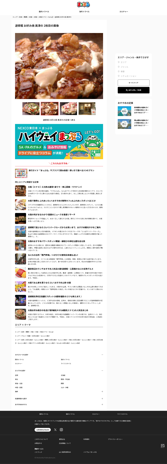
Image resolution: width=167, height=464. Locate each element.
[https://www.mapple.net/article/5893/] (20, 310)
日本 (20, 17)
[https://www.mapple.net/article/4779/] (20, 227)
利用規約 (86, 439)
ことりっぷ (38, 452)
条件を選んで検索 (134, 90)
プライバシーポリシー (115, 439)
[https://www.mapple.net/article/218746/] (20, 282)
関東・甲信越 (65, 379)
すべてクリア (133, 83)
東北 (16, 379)
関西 (25, 17)
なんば (50, 17)
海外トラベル (84, 11)
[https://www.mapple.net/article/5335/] (20, 241)
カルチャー (124, 11)
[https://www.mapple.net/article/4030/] (20, 296)
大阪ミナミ (43, 17)
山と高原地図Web (65, 452)
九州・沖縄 (64, 387)
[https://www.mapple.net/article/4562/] (20, 254)
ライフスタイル (66, 363)
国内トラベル (44, 11)
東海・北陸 (18, 383)
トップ (15, 17)
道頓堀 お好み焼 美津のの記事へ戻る (59, 119)
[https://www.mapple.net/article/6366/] (20, 268)
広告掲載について (65, 443)
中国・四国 (18, 387)
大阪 (30, 17)
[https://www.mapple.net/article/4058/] (20, 186)
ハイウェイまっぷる (90, 452)
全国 (16, 375)
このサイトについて (41, 439)
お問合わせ (38, 443)
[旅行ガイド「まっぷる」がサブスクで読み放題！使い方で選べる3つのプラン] (21, 173)
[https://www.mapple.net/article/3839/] (20, 214)
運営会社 (62, 439)
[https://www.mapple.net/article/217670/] (20, 200)
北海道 (63, 375)
